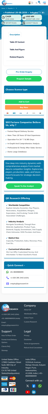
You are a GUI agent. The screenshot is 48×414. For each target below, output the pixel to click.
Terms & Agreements (31, 344)
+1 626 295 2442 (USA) (19, 278)
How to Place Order (8, 335)
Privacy (26, 335)
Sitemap (4, 350)
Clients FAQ (5, 346)
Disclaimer (28, 339)
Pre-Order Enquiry (24, 72)
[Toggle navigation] (44, 3)
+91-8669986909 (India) (10, 318)
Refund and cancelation (33, 348)
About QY (27, 310)
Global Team (28, 318)
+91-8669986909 (16, 272)
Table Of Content (17, 42)
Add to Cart (24, 102)
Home (3, 8)
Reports (10, 8)
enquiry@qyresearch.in (19, 283)
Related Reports (17, 57)
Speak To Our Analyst (24, 186)
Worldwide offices (30, 314)
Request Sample (24, 79)
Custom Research (30, 322)
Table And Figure (17, 49)
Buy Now (24, 107)
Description (15, 34)
